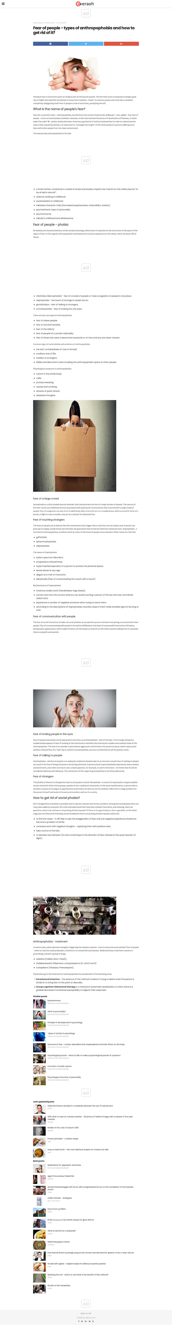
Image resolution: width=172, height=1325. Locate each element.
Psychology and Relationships (44, 23)
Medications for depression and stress (64, 1165)
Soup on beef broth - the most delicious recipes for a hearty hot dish (78, 1149)
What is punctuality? (57, 1011)
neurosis (95, 950)
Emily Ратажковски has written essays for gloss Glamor (71, 1220)
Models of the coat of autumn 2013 (63, 1127)
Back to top (86, 1313)
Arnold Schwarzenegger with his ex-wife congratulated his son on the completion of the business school (90, 1188)
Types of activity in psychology (61, 1033)
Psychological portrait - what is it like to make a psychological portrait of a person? (84, 1055)
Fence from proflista (57, 1209)
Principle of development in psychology (65, 1022)
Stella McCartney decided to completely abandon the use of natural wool (80, 1106)
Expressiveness (54, 1000)
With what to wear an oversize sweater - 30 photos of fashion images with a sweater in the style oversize (90, 1117)
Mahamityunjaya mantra (59, 1242)
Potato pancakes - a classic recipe (63, 1138)
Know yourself (61, 23)
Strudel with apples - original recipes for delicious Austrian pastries (77, 1263)
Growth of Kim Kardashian (59, 1285)
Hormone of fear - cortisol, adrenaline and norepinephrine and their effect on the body (86, 1044)
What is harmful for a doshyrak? (62, 1231)
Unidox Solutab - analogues (60, 1198)
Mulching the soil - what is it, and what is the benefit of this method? (78, 1274)
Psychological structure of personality (64, 1077)
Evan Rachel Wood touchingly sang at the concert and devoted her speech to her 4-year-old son (91, 1252)
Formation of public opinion (60, 1066)
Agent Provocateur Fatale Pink (61, 1176)
